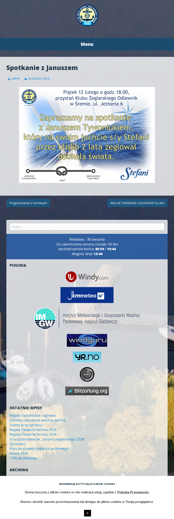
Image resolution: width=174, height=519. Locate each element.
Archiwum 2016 (39, 78)
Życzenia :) (18, 444)
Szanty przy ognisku (26, 425)
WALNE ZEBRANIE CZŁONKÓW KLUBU (137, 203)
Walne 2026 (19, 453)
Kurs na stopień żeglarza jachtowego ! (40, 448)
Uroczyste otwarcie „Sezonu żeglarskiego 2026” (47, 439)
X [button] (87, 513)
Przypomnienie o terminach (28, 203)
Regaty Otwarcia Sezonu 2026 (33, 429)
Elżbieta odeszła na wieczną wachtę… (39, 420)
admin (16, 78)
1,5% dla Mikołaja (23, 458)
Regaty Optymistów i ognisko (33, 415)
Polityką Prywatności (133, 492)
